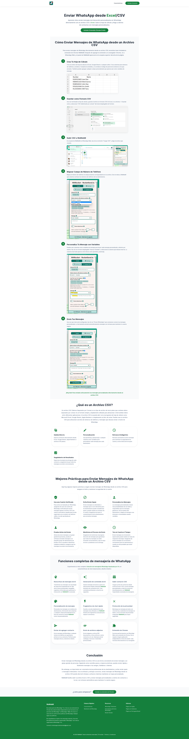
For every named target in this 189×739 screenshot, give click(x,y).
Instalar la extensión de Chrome (104, 692)
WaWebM (65, 592)
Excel (93, 22)
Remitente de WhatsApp (90, 708)
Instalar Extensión (132, 3)
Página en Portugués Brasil (133, 711)
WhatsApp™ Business (110, 706)
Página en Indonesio (131, 708)
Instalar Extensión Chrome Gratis (94, 30)
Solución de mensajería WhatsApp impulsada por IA (103, 566)
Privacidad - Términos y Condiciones (107, 734)
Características (118, 3)
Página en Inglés (130, 706)
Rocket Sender (109, 712)
